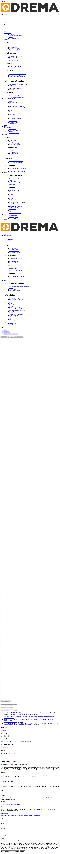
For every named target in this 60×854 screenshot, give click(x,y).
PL (7, 18)
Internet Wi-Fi (12, 114)
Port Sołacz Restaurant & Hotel (16, 106)
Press (5, 119)
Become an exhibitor (14, 48)
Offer (20, 712)
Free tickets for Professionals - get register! (19, 84)
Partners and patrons (14, 38)
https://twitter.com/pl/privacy (7, 835)
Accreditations (12, 123)
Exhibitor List (12, 89)
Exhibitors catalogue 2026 (15, 88)
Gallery (11, 37)
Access (11, 99)
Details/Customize (14, 764)
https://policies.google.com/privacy (9, 781)
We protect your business (38, 712)
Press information (13, 121)
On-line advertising (13, 58)
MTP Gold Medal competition (16, 66)
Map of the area (13, 102)
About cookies (23, 764)
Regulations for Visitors (14, 95)
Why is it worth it (13, 46)
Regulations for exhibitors (15, 75)
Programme (20, 722)
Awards (30, 712)
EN (4, 17)
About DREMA (7, 33)
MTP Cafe (11, 109)
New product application (15, 50)
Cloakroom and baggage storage (16, 97)
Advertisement (25, 712)
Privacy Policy (52, 848)
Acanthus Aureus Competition (16, 67)
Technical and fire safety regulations (17, 76)
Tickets (11, 85)
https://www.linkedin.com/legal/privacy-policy (11, 804)
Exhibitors (6, 39)
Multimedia (32, 714)
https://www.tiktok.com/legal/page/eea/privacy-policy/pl (13, 840)
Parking (11, 103)
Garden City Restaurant (14, 105)
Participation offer (13, 47)
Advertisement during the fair (16, 56)
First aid (11, 117)
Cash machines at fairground (16, 111)
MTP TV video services (14, 60)
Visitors (5, 78)
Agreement (4, 764)
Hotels (10, 101)
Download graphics (13, 122)
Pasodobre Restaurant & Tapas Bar (17, 107)
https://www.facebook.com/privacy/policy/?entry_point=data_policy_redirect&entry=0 (20, 815)
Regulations (47, 712)
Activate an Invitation (14, 86)
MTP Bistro (12, 110)
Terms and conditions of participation (17, 74)
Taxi (10, 115)
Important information (12, 722)
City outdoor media (13, 57)
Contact (5, 125)
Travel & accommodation (9, 98)
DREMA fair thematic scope (16, 35)
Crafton (14, 755)
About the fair (12, 34)
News (5, 31)
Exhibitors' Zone (7, 16)
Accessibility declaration (15, 118)
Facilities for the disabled (15, 113)
